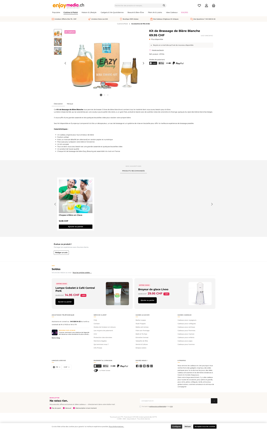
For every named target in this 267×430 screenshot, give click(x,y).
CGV (95, 334)
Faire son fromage (142, 330)
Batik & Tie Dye (141, 334)
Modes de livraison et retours (105, 327)
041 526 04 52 (75, 321)
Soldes (56, 269)
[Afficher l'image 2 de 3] (104, 95)
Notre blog (56, 338)
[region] (99, 63)
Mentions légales (100, 341)
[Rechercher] (164, 5)
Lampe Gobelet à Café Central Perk (75, 289)
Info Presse (98, 348)
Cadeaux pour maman (186, 334)
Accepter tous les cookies (205, 426)
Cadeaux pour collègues (187, 323)
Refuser (188, 426)
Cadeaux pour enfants (186, 337)
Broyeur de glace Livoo (153, 289)
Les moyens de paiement (103, 330)
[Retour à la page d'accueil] (68, 5)
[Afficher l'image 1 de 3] (101, 95)
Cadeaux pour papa (185, 341)
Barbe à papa (141, 320)
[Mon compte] (206, 5)
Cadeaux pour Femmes (186, 330)
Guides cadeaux (185, 315)
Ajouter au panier (65, 302)
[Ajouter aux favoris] (90, 182)
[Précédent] (65, 63)
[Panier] (213, 5)
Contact (97, 323)
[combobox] (138, 5)
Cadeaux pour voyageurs (187, 320)
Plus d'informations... (116, 426)
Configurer (176, 426)
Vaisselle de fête (142, 341)
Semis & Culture (142, 344)
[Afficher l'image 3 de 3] (108, 95)
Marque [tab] (70, 104)
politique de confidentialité (157, 406)
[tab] (58, 103)
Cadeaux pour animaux (186, 327)
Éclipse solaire (141, 348)
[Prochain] (143, 63)
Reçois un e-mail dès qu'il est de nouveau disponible (173, 45)
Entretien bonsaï (142, 337)
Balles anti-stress (142, 327)
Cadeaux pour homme (186, 344)
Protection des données (103, 337)
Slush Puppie (141, 323)
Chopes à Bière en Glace (70, 215)
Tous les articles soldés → (82, 273)
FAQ (95, 320)
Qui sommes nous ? (101, 344)
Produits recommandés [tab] (133, 171)
